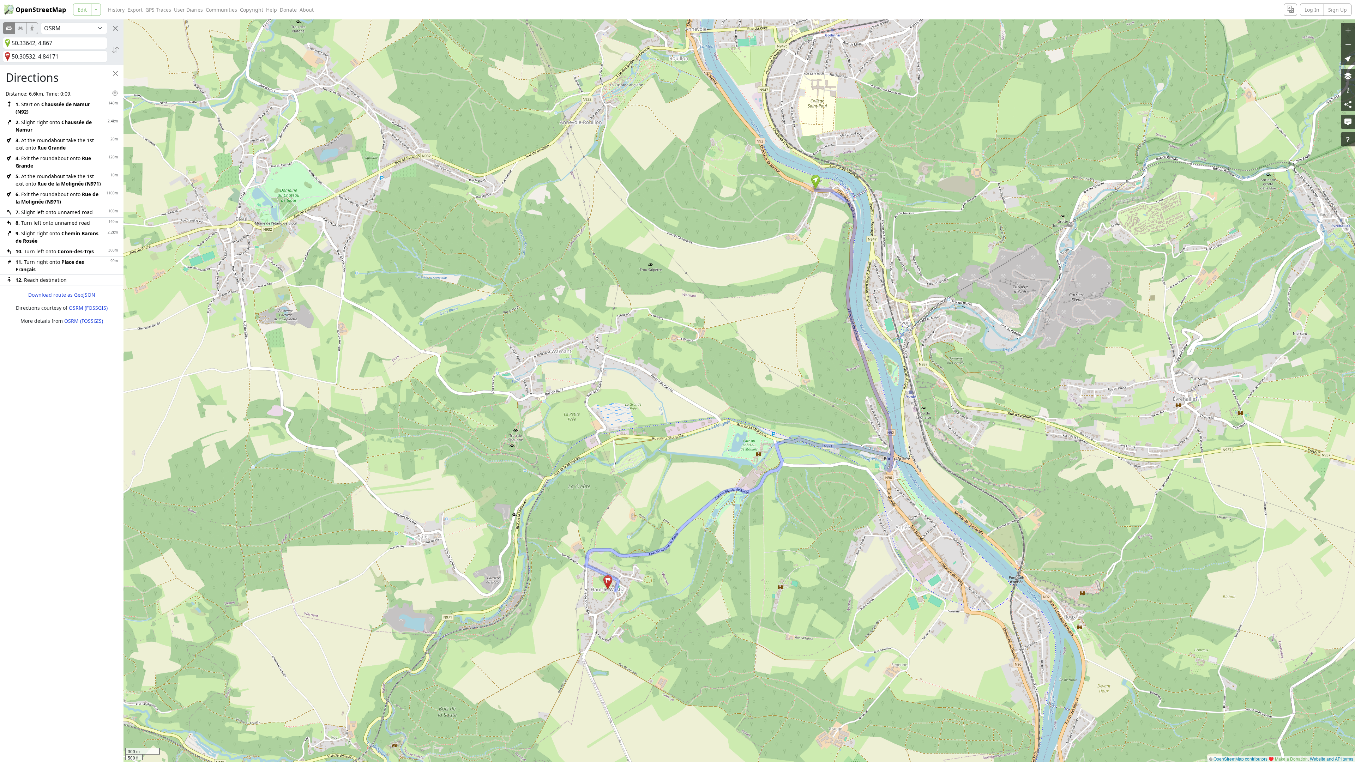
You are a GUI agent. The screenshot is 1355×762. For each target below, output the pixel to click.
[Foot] (32, 28)
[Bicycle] (20, 28)
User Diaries (188, 9)
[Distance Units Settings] (115, 93)
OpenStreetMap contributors (1240, 759)
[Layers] (1348, 76)
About (307, 9)
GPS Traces (158, 9)
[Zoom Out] (1348, 44)
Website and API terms (1331, 759)
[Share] (1348, 104)
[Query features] (1348, 139)
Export (135, 9)
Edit (82, 9)
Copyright (251, 9)
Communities (221, 9)
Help (271, 9)
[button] (815, 182)
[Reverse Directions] (115, 49)
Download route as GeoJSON (61, 294)
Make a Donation (1291, 759)
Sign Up (1337, 9)
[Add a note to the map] (1348, 122)
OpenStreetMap (41, 9)
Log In (1312, 9)
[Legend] (1348, 90)
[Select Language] (1290, 10)
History (116, 9)
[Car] (9, 28)
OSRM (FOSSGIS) (88, 307)
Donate (288, 9)
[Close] (115, 28)
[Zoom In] (1348, 30)
